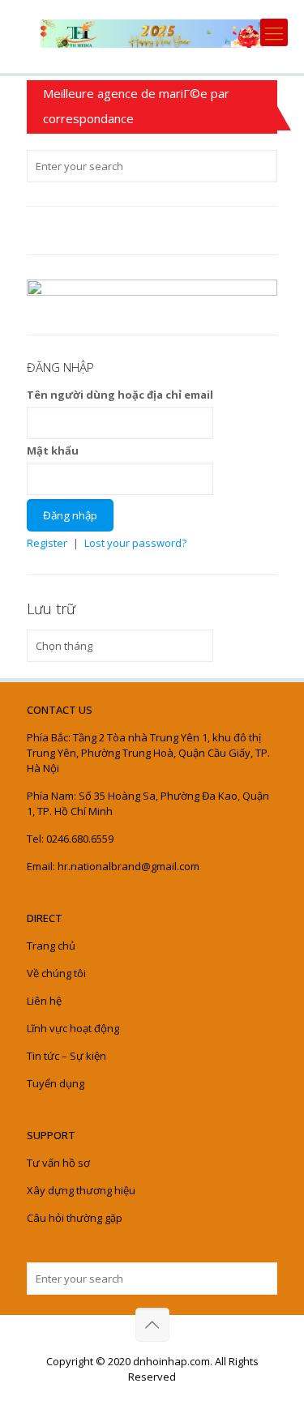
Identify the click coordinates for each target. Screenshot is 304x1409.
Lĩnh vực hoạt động (73, 1028)
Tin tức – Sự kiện (66, 1055)
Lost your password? (135, 543)
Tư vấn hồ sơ (58, 1162)
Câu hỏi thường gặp (74, 1217)
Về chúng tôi (56, 973)
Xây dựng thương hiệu (81, 1190)
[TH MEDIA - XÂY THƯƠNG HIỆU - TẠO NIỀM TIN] (152, 32)
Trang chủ (51, 945)
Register (47, 543)
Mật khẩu (53, 450)
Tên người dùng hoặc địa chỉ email (120, 394)
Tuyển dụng (55, 1083)
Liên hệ (44, 1000)
